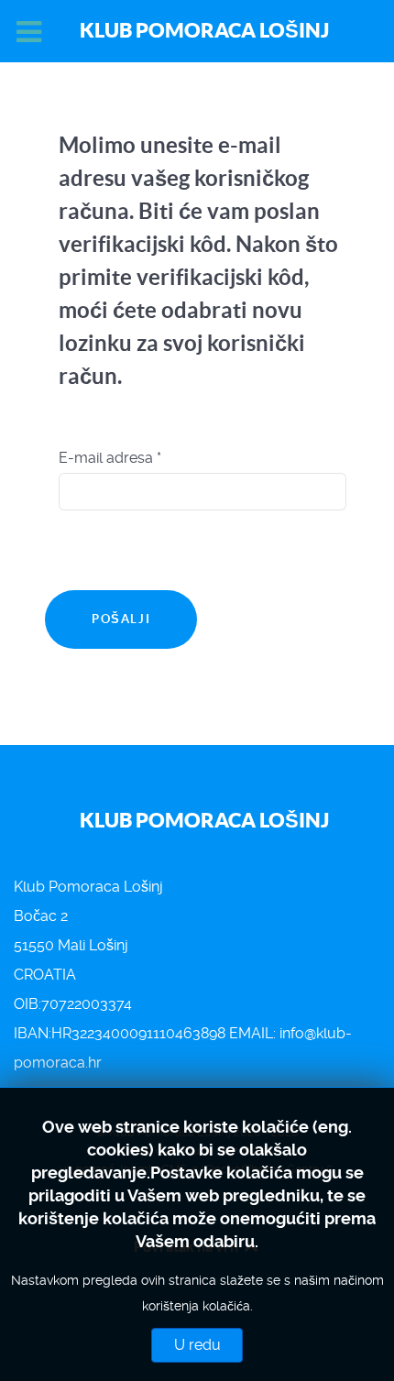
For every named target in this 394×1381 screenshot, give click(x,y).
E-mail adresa (110, 457)
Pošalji (121, 619)
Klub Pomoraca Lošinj (204, 29)
